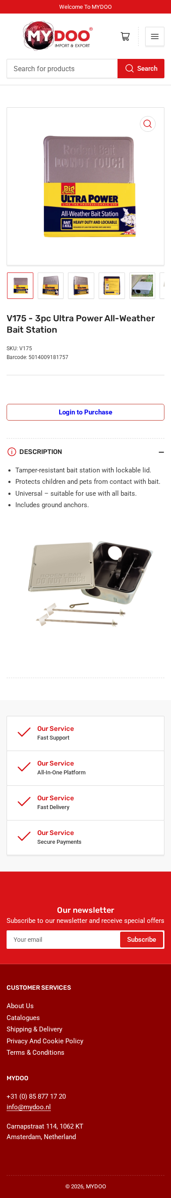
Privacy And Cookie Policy (45, 1041)
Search (147, 69)
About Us (20, 1006)
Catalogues (23, 1018)
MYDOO (96, 1186)
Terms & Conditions (35, 1052)
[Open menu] (154, 36)
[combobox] (85, 68)
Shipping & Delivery (34, 1029)
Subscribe (141, 940)
